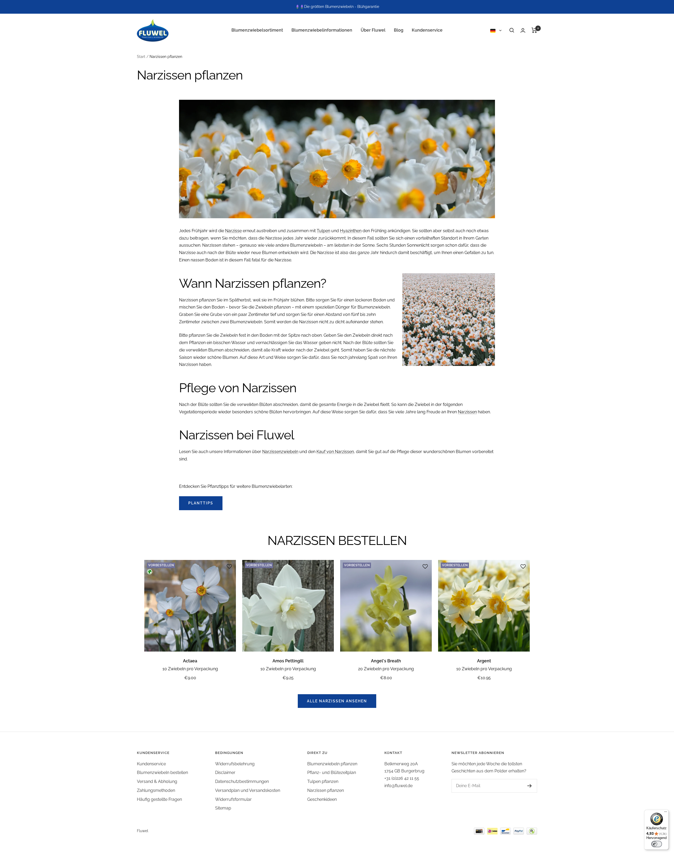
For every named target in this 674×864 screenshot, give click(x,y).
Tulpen (323, 230)
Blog (398, 30)
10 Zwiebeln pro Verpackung (190, 668)
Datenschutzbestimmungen (242, 781)
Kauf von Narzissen (335, 451)
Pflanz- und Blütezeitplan (331, 772)
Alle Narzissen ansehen (337, 701)
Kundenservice (427, 30)
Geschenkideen (322, 799)
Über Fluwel (373, 30)
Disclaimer (225, 772)
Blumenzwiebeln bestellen (162, 772)
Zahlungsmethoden (156, 790)
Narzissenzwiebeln (280, 451)
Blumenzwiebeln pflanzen (332, 763)
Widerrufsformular (233, 799)
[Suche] (511, 30)
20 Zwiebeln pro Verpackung (386, 668)
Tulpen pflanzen (322, 781)
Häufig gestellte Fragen (159, 799)
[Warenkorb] (534, 30)
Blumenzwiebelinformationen (321, 30)
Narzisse (233, 230)
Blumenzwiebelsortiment (257, 30)
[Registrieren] (529, 786)
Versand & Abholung (157, 781)
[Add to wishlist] (229, 566)
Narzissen (467, 411)
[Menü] (665, 813)
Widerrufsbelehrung (235, 763)
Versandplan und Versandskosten (247, 790)
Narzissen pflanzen (325, 790)
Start (141, 56)
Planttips (200, 503)
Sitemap (223, 808)
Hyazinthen (350, 230)
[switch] (656, 844)
